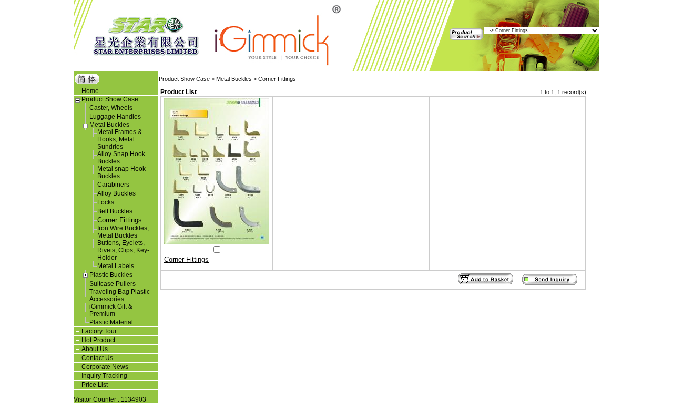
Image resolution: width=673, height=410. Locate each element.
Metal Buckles (109, 124)
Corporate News (104, 367)
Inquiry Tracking (104, 376)
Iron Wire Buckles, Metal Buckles (123, 231)
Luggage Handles (115, 116)
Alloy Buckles (116, 193)
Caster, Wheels (110, 107)
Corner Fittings (119, 220)
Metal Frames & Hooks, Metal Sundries (119, 139)
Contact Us (97, 358)
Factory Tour (99, 331)
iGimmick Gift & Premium (110, 310)
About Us (94, 349)
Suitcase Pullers (112, 284)
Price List (94, 384)
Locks (105, 202)
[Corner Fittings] (216, 242)
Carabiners (113, 184)
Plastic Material (111, 322)
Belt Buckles (114, 211)
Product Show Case (109, 99)
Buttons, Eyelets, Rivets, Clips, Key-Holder (123, 250)
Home (90, 91)
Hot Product (98, 340)
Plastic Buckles (110, 275)
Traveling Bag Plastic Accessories (119, 295)
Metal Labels (115, 266)
